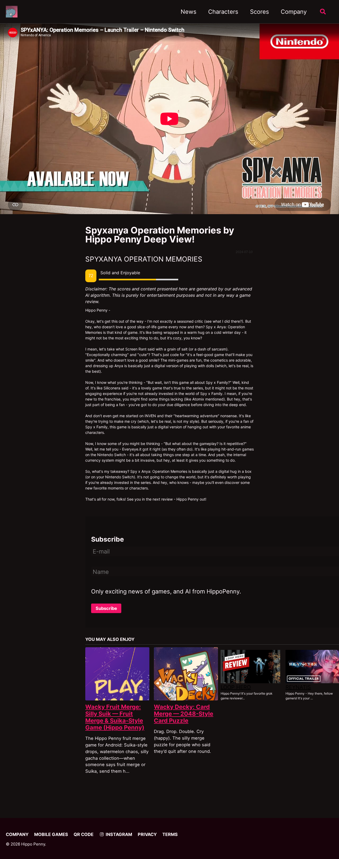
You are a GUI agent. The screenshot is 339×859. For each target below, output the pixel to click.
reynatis (298, 687)
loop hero (236, 687)
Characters (223, 11)
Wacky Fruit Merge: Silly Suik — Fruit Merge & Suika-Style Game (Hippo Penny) (114, 717)
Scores (259, 11)
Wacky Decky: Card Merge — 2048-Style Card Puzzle (183, 713)
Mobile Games (51, 834)
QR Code (83, 834)
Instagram (118, 834)
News (189, 11)
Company (294, 11)
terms (170, 834)
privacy (147, 834)
